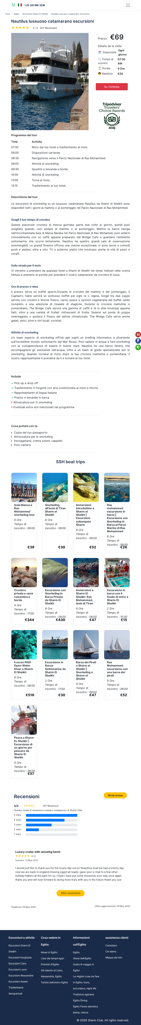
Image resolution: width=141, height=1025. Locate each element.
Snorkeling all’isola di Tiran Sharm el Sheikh (55, 510)
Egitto (16, 14)
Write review (115, 795)
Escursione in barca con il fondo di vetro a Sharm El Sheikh (117, 596)
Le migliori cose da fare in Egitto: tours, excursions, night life (86, 982)
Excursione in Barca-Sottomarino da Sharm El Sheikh (55, 668)
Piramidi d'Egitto (50, 964)
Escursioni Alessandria (21, 975)
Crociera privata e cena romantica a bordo (23, 595)
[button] (21, 4)
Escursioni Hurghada (20, 957)
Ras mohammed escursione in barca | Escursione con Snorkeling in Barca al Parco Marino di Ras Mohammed (117, 518)
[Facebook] (138, 341)
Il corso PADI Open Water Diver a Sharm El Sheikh (23, 667)
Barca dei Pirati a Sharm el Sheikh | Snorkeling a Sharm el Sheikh (86, 670)
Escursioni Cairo (17, 963)
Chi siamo (110, 951)
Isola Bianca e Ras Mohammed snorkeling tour (24, 510)
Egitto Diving (80, 1000)
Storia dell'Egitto (82, 958)
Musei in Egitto (49, 952)
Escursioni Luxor (18, 969)
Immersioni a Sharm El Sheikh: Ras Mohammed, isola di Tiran (84, 596)
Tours (7, 14)
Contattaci (111, 945)
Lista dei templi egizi (52, 958)
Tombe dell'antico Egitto (54, 982)
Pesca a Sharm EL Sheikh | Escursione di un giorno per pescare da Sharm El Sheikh (24, 747)
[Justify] (128, 5)
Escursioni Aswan (18, 981)
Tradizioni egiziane (83, 994)
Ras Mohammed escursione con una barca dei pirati (117, 668)
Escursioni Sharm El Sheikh (35, 14)
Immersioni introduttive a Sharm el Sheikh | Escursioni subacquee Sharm (85, 514)
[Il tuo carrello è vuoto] (13, 5)
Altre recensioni (70, 893)
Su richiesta (111, 86)
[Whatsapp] (138, 347)
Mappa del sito (113, 957)
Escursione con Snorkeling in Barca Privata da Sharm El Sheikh (55, 596)
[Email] (138, 334)
